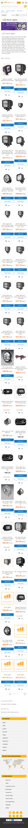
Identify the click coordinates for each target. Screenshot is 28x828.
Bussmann (5, 741)
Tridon (4, 735)
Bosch (4, 722)
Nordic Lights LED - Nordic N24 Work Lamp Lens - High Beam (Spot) (7, 225)
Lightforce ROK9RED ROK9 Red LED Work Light (21, 433)
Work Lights (19, 10)
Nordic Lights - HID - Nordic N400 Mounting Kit (20, 503)
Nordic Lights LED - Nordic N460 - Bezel (21, 467)
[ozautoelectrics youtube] (17, 816)
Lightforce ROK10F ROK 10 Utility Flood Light (20, 402)
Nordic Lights (7, 607)
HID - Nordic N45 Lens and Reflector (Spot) (20, 538)
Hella (4, 725)
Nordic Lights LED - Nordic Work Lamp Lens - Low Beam (7, 297)
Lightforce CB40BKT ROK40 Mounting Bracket (7, 79)
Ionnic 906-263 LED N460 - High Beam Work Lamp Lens (20, 80)
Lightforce (5, 738)
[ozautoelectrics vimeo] (21, 816)
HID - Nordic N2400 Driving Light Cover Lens (7, 367)
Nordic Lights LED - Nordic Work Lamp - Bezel (21, 333)
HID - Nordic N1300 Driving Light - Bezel (7, 502)
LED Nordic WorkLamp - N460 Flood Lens (20, 115)
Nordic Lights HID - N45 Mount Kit (7, 432)
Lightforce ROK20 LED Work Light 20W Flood (20, 608)
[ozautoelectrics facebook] (13, 812)
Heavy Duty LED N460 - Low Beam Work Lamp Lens (7, 116)
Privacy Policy (9, 795)
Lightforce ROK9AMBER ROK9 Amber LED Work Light (7, 468)
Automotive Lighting (10, 10)
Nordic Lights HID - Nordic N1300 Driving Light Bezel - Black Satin (7, 189)
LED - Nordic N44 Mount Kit (20, 572)
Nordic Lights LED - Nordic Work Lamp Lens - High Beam (20, 261)
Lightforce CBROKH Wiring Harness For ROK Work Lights (21, 368)
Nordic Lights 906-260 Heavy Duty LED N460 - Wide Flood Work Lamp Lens (7, 153)
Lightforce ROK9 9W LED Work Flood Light (7, 402)
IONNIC (5, 747)
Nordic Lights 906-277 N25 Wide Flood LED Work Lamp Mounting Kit (20, 152)
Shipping (7, 805)
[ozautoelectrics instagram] (17, 812)
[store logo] (9, 2)
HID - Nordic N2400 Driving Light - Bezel (7, 641)
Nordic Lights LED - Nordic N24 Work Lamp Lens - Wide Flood (7, 261)
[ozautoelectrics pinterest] (10, 816)
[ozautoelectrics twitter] (21, 812)
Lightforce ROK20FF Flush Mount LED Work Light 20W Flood (7, 539)
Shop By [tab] (4, 15)
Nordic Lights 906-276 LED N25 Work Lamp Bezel (20, 189)
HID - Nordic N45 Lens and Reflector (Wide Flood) (7, 573)
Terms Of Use (9, 798)
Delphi (4, 750)
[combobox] (14, 6)
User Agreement (9, 801)
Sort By (13, 15)
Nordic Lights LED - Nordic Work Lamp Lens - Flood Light (20, 297)
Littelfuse (5, 744)
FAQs (6, 783)
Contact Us (8, 792)
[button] (19, 3)
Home (2, 10)
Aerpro (4, 729)
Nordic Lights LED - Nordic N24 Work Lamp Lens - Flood (20, 225)
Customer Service (10, 786)
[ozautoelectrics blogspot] (10, 812)
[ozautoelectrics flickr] (13, 816)
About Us (8, 780)
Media (7, 808)
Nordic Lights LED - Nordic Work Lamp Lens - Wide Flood (7, 333)
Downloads (8, 789)
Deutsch (5, 732)
